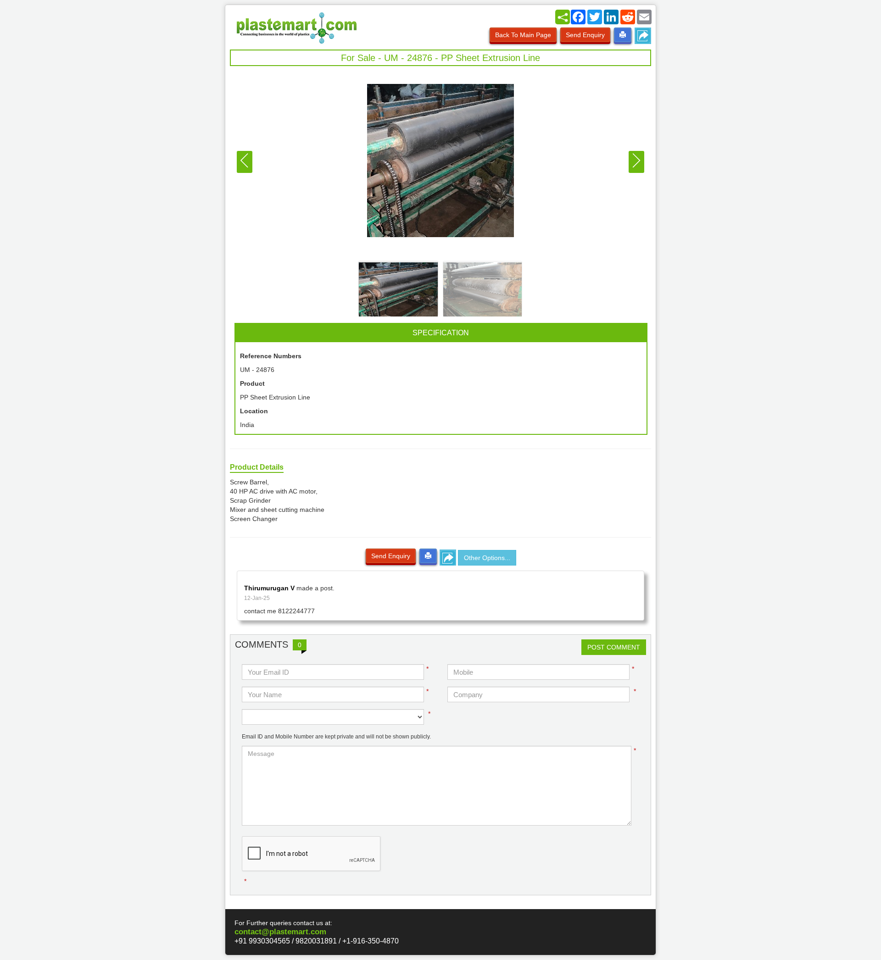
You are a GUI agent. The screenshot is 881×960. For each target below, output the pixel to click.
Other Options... (487, 557)
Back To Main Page (523, 35)
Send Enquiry (585, 35)
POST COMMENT (613, 647)
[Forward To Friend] (643, 36)
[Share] (562, 17)
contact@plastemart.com (280, 931)
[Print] (622, 35)
